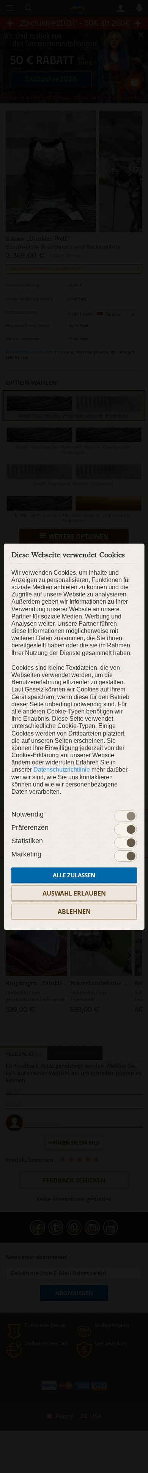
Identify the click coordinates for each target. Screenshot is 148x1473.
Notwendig (27, 814)
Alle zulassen (74, 875)
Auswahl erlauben (74, 893)
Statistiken (27, 841)
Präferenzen (30, 827)
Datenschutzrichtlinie (61, 769)
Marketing (26, 854)
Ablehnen (74, 911)
